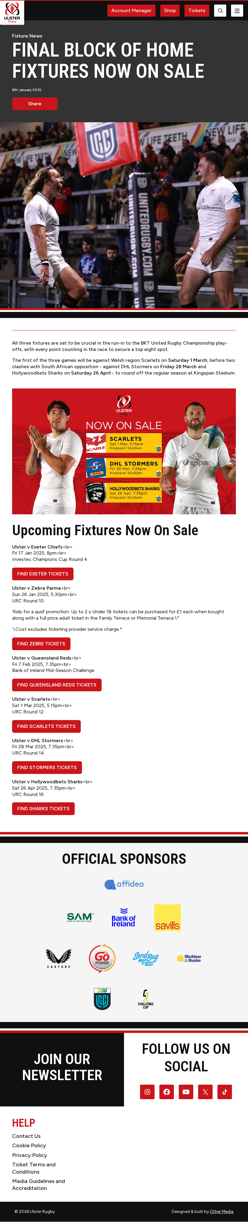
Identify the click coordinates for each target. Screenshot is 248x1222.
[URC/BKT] (102, 999)
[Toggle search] (220, 11)
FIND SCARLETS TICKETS (46, 726)
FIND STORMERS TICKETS (47, 767)
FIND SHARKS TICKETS (43, 808)
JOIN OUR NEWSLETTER (62, 1067)
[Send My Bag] (145, 958)
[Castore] (58, 958)
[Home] (12, 13)
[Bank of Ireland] (124, 917)
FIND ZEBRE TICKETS (41, 644)
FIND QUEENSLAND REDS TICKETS (56, 685)
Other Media (221, 1211)
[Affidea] (124, 884)
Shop (170, 10)
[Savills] (167, 917)
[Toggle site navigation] (237, 11)
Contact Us (26, 1136)
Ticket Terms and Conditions (34, 1168)
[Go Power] (102, 958)
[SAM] (80, 917)
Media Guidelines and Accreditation (38, 1184)
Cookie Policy (29, 1145)
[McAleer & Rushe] (189, 958)
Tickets (196, 10)
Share (34, 103)
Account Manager (131, 10)
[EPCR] (145, 999)
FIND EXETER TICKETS (42, 574)
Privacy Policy (29, 1155)
